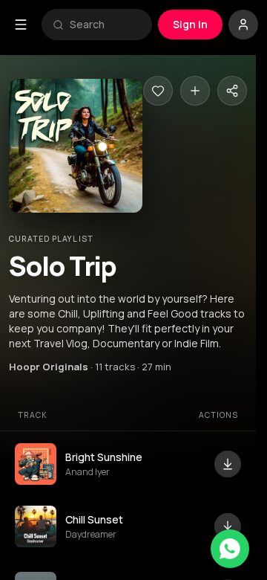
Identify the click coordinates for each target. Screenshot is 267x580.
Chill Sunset (94, 519)
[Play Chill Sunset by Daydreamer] (35, 526)
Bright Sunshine (103, 457)
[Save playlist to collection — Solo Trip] (195, 91)
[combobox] (105, 24)
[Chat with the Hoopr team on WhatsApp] (230, 548)
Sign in (190, 24)
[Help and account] (243, 24)
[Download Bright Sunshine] (227, 464)
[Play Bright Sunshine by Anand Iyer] (35, 464)
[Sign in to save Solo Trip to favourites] (158, 91)
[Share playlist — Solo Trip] (232, 91)
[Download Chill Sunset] (227, 526)
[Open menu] (21, 24)
